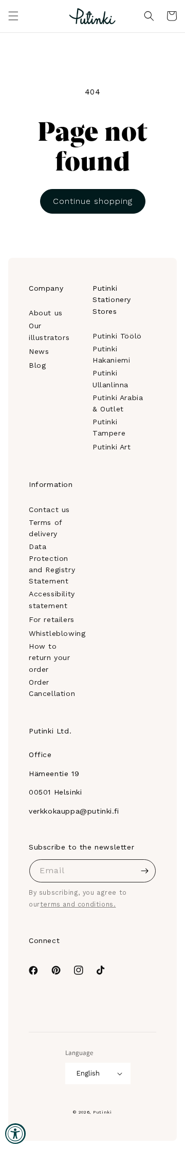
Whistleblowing (57, 633)
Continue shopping (93, 201)
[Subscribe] (144, 871)
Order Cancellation (52, 688)
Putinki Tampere (108, 427)
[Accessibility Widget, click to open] (15, 1133)
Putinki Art (111, 447)
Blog (37, 365)
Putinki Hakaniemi (111, 354)
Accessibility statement (52, 599)
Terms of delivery (45, 528)
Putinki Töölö (117, 336)
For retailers (52, 619)
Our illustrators (49, 331)
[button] (13, 16)
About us (46, 313)
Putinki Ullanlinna (110, 378)
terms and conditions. (78, 904)
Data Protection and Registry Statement (52, 563)
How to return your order (49, 657)
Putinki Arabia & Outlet (117, 403)
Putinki (102, 1112)
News (39, 351)
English (88, 1073)
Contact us (49, 509)
